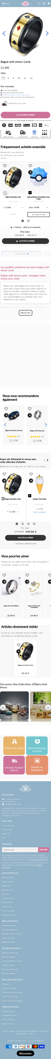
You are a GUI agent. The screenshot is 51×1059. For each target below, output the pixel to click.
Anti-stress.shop (20, 1041)
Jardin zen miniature (9, 996)
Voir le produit (39, 512)
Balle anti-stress (8, 877)
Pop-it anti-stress (8, 911)
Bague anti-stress (8, 942)
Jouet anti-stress (8, 898)
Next (47, 33)
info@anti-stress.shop (13, 804)
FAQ (3, 838)
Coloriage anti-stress (10, 1015)
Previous (4, 33)
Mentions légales (8, 1031)
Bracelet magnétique (10, 930)
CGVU (32, 1034)
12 (31, 78)
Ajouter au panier (27, 241)
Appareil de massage (9, 953)
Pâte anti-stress (8, 890)
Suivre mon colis (8, 825)
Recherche (6, 834)
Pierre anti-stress (8, 938)
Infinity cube (7, 907)
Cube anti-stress (8, 882)
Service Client (10, 802)
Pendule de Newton (9, 988)
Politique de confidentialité (38, 859)
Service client (7, 830)
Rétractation (25, 1053)
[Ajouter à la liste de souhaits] (6, 408)
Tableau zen (6, 984)
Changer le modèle (39, 214)
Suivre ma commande (13, 799)
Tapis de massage (8, 973)
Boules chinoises (8, 1019)
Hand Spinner (7, 902)
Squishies (5, 894)
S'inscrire (43, 850)
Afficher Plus (26, 313)
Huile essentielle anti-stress (12, 961)
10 (19, 78)
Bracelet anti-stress (9, 925)
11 (25, 78)
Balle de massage (8, 957)
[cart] (48, 3)
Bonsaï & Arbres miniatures (12, 1001)
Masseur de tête (8, 965)
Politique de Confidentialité (27, 1031)
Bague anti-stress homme (13, 430)
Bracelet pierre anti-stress (11, 934)
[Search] (44, 3)
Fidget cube (6, 886)
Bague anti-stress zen (37, 431)
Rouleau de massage (9, 969)
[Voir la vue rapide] (6, 415)
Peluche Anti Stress (9, 915)
